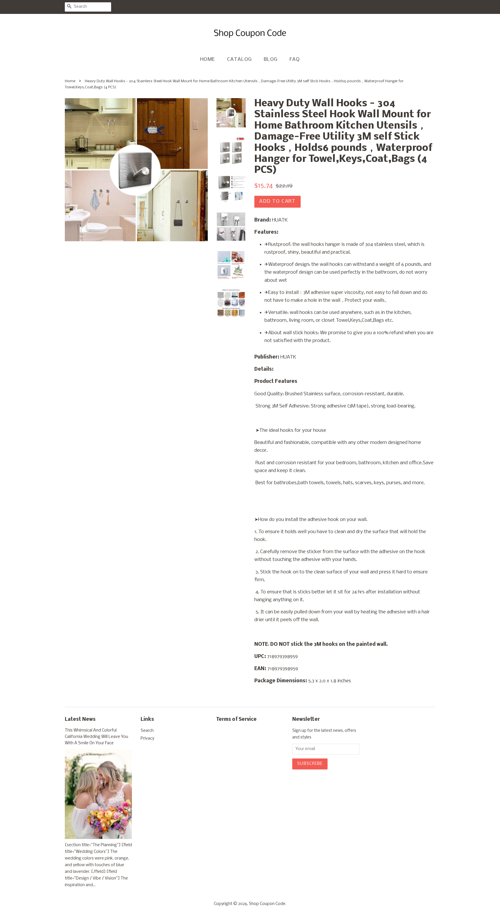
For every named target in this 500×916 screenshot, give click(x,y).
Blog (271, 59)
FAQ (295, 59)
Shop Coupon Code (267, 904)
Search (147, 731)
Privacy (147, 738)
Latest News (80, 719)
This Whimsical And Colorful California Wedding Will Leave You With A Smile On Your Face (96, 736)
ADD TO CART (277, 201)
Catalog (239, 59)
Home (207, 59)
